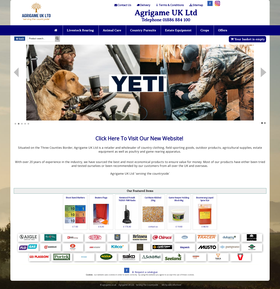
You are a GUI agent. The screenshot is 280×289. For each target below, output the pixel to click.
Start (262, 123)
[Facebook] (209, 5)
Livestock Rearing (80, 30)
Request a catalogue (146, 272)
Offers (222, 30)
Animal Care (112, 30)
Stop (265, 123)
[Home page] (36, 21)
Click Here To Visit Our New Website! (139, 138)
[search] (57, 39)
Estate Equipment (178, 30)
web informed (174, 284)
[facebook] (125, 272)
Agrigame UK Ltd (166, 12)
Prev (263, 72)
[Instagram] (216, 5)
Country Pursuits (143, 30)
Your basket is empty (249, 39)
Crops (204, 30)
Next (16, 72)
